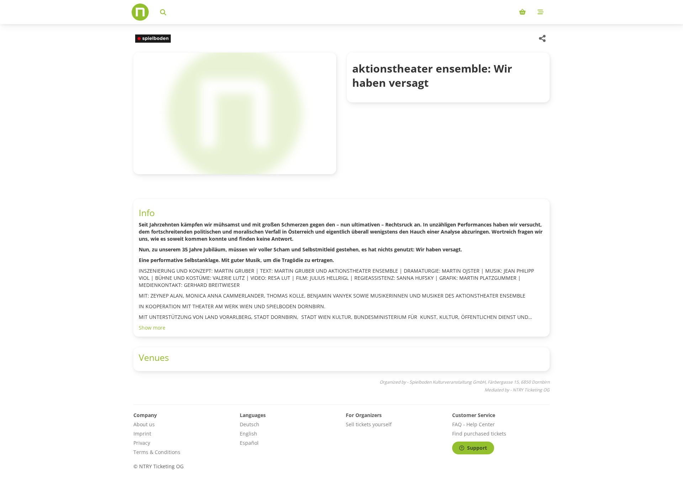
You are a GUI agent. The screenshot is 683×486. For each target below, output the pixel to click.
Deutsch (249, 424)
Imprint (142, 433)
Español (249, 442)
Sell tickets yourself (369, 424)
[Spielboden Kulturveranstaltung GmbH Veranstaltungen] (152, 38)
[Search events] (163, 12)
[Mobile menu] (540, 12)
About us (144, 424)
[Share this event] (542, 38)
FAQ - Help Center (473, 424)
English (248, 433)
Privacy (141, 442)
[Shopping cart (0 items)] (522, 12)
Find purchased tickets (479, 433)
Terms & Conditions (156, 452)
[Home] (140, 12)
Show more (152, 327)
